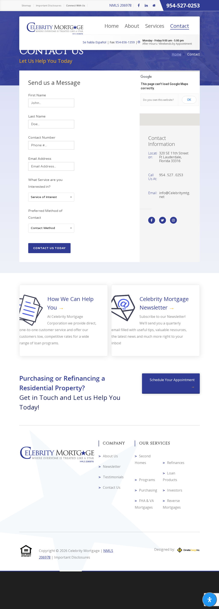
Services (154, 25)
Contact (179, 25)
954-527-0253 (183, 5)
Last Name (37, 116)
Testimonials (113, 477)
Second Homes (143, 459)
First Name (37, 95)
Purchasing (148, 490)
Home (112, 25)
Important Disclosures (48, 5)
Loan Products (170, 476)
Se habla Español (95, 42)
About (132, 25)
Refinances (175, 462)
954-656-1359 (125, 42)
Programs (147, 479)
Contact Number (41, 137)
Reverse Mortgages (172, 504)
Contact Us (111, 487)
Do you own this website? (158, 100)
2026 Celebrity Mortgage (80, 550)
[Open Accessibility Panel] (209, 599)
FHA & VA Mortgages (144, 504)
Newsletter (112, 466)
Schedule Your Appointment (172, 379)
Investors (174, 490)
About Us (110, 456)
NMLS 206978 (120, 5)
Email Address (39, 159)
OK (189, 99)
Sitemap (26, 5)
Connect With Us (75, 5)
